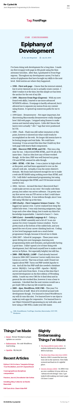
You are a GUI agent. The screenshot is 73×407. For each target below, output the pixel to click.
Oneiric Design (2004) (49, 369)
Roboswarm (11, 344)
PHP (55, 311)
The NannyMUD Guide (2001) (52, 346)
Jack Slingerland (31, 58)
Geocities (38, 311)
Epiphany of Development (36, 47)
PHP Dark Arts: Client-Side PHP (15, 388)
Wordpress (16, 313)
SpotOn (9, 350)
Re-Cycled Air (10, 4)
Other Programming (40, 37)
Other (27, 37)
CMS (14, 311)
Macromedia (46, 311)
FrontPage (30, 311)
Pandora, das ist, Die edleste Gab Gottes (19, 378)
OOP (52, 311)
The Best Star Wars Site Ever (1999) (54, 355)
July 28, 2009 (46, 58)
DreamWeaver (21, 311)
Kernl (8, 337)
